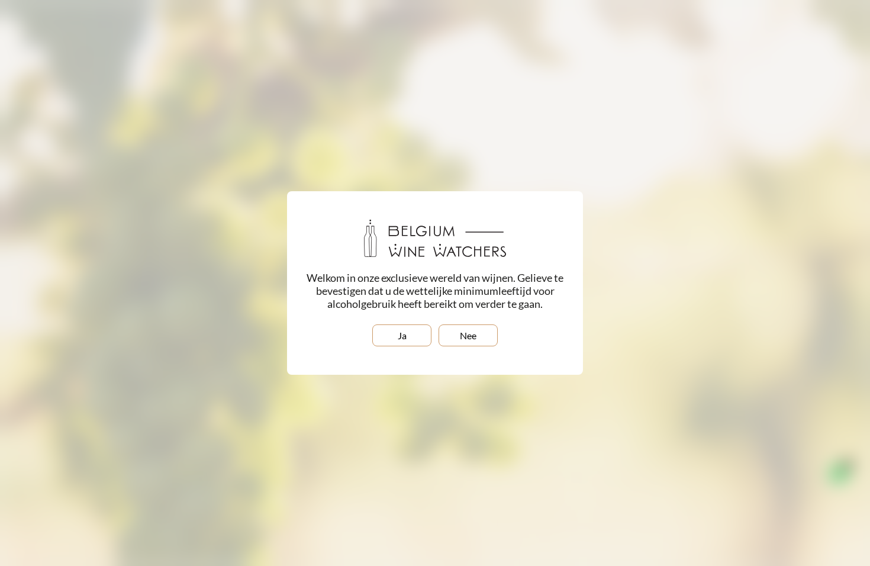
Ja (402, 335)
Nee (468, 335)
